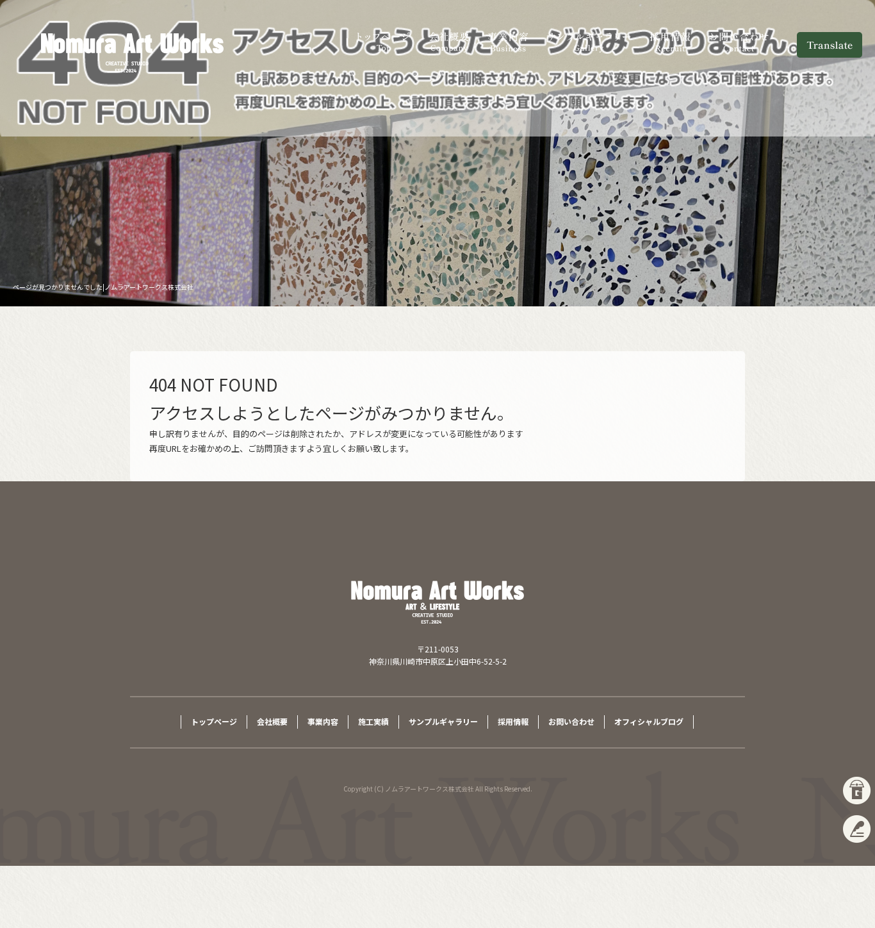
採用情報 (670, 41)
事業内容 (507, 41)
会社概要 (449, 41)
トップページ (384, 41)
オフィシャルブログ (648, 721)
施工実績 (373, 721)
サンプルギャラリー (588, 41)
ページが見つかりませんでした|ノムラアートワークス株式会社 (103, 287)
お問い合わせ (740, 41)
